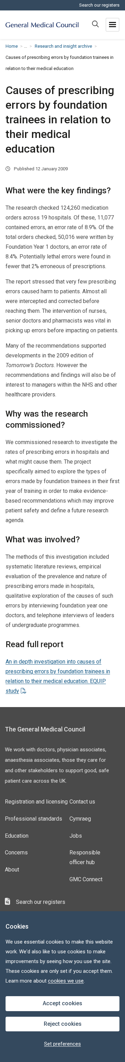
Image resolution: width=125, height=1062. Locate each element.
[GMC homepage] (42, 25)
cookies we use (66, 981)
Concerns (16, 852)
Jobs (75, 835)
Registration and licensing (36, 801)
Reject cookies (63, 1024)
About (12, 869)
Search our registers (99, 5)
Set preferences (62, 1044)
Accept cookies (62, 1003)
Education (16, 835)
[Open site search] (95, 24)
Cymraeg (80, 818)
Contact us (82, 801)
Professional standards (33, 818)
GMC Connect (85, 879)
